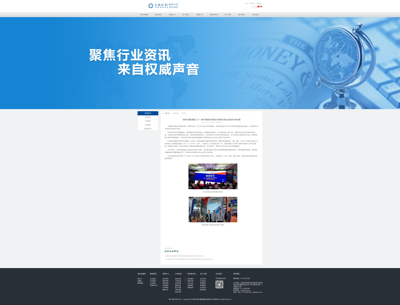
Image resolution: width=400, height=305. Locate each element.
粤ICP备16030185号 (175, 299)
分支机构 (255, 14)
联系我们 (258, 3)
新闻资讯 (158, 14)
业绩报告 (190, 285)
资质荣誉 (203, 283)
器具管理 (165, 281)
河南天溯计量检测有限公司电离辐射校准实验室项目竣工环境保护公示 (185, 256)
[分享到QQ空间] (177, 251)
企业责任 (203, 287)
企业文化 (203, 281)
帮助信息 (252, 3)
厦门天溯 (178, 287)
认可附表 (165, 287)
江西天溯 (178, 290)
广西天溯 (178, 281)
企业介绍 (203, 279)
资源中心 (172, 14)
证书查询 (165, 279)
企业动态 (148, 117)
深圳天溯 (178, 279)
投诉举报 (203, 290)
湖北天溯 (178, 292)
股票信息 (190, 287)
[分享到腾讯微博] (173, 251)
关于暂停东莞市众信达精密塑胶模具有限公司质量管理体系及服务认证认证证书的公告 (189, 259)
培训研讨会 (148, 129)
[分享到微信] (168, 251)
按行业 (140, 279)
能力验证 (241, 14)
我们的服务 (144, 14)
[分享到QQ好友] (175, 251)
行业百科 (148, 125)
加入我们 (186, 14)
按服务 (140, 281)
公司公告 (190, 283)
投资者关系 (214, 14)
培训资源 (165, 283)
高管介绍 (190, 281)
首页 (247, 3)
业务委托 (165, 285)
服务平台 (165, 290)
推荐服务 (140, 283)
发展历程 (203, 285)
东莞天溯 (178, 283)
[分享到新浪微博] (170, 251)
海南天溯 (178, 285)
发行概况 (190, 279)
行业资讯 (148, 121)
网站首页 (167, 113)
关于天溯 (227, 14)
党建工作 (200, 14)
